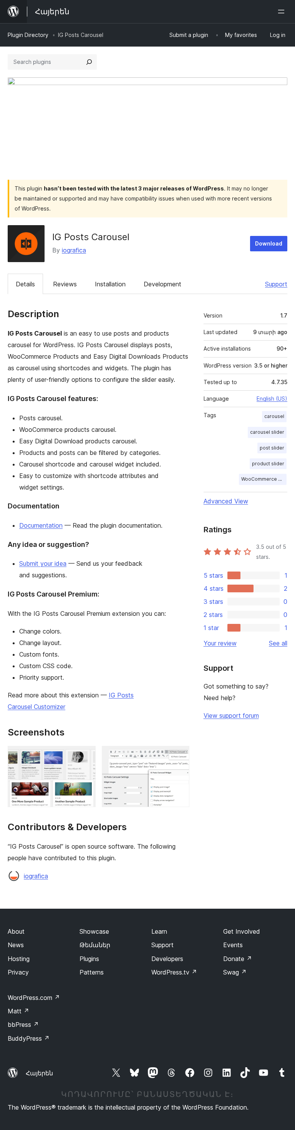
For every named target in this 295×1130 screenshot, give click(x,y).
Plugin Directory (28, 35)
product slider (268, 463)
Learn (159, 931)
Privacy (18, 972)
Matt (18, 1011)
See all (278, 643)
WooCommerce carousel (264, 479)
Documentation (41, 525)
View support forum (231, 715)
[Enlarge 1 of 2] (85, 756)
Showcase (94, 931)
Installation (110, 284)
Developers (167, 959)
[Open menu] (282, 11)
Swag (235, 972)
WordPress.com (34, 997)
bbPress (23, 1024)
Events (233, 945)
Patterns (92, 972)
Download (268, 243)
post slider (272, 448)
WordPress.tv (174, 972)
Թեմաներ (95, 945)
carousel (274, 416)
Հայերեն (39, 1073)
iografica (74, 250)
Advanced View (226, 501)
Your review (220, 643)
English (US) (272, 398)
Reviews (65, 284)
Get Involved (241, 931)
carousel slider (267, 432)
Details (25, 284)
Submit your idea (42, 563)
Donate (237, 959)
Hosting (19, 959)
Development (162, 284)
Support (276, 284)
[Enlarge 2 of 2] (179, 756)
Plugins (89, 959)
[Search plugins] (89, 62)
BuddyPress (29, 1038)
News (16, 945)
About (16, 931)
